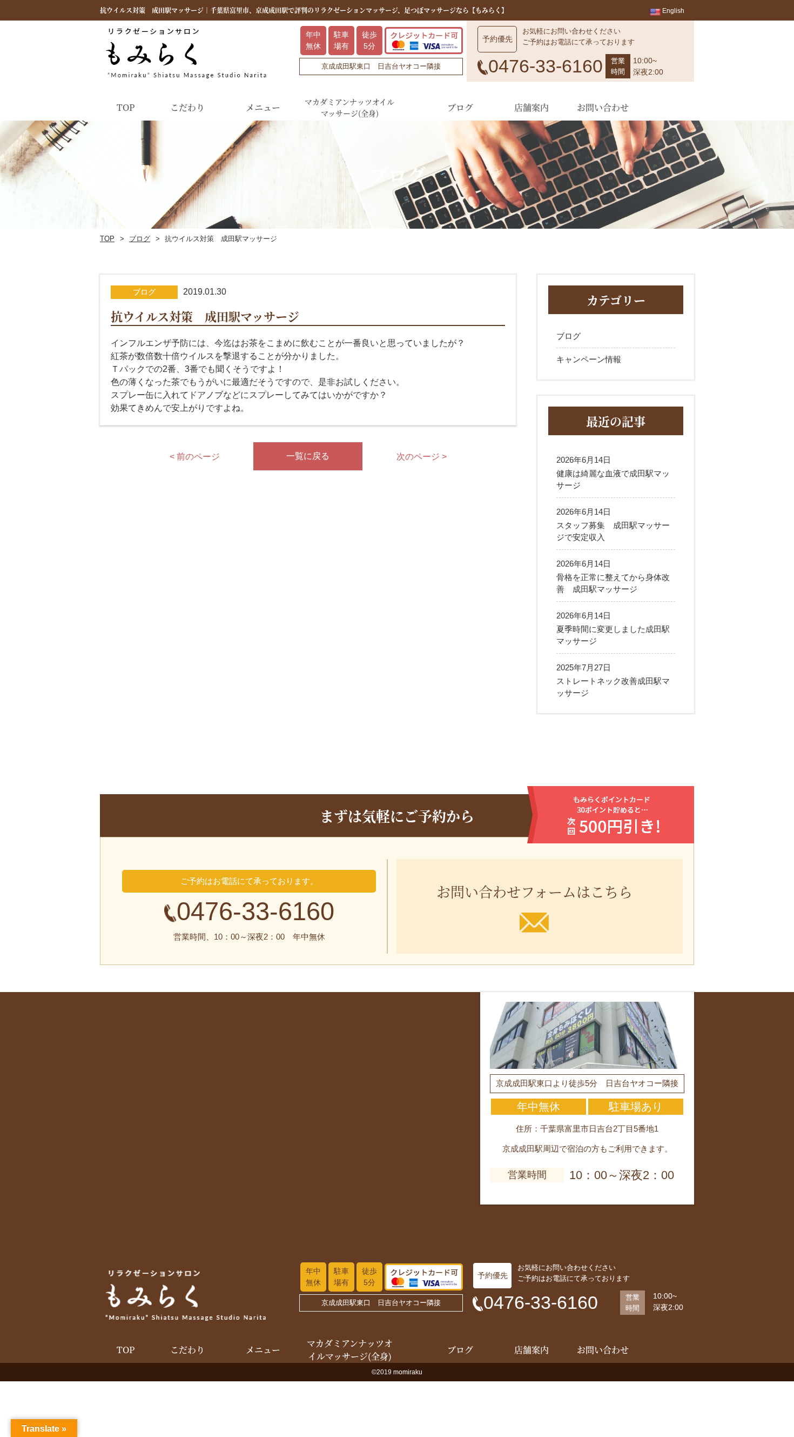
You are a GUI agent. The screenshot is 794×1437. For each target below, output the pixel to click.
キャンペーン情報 (588, 359)
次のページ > (421, 456)
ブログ (139, 239)
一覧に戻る (307, 456)
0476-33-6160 (255, 911)
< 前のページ (195, 456)
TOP (107, 239)
